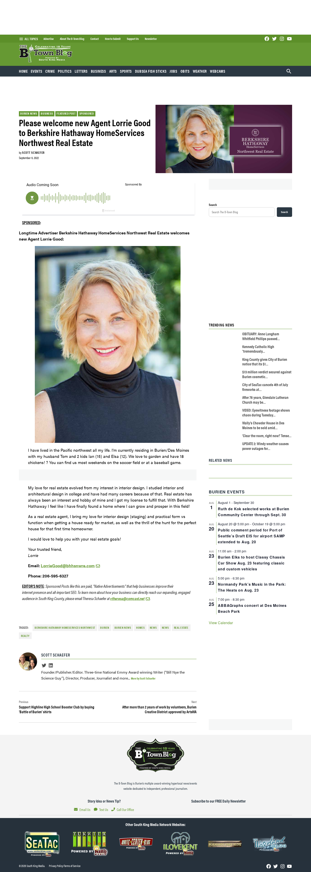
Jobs (173, 71)
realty (25, 636)
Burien (104, 628)
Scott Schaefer (33, 152)
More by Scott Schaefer (143, 678)
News (153, 628)
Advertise (48, 39)
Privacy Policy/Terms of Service (64, 866)
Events (36, 71)
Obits (185, 71)
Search (213, 204)
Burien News (28, 113)
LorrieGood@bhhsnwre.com (68, 565)
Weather (200, 71)
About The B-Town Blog (72, 39)
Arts (113, 71)
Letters (81, 71)
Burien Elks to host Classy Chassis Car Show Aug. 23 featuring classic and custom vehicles (251, 563)
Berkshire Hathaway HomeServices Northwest (65, 628)
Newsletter (151, 39)
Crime (50, 71)
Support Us (133, 39)
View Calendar (221, 622)
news (165, 628)
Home (23, 71)
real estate (181, 628)
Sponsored (86, 113)
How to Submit (113, 39)
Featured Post (66, 113)
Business (98, 71)
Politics (64, 71)
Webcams (217, 71)
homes (140, 628)
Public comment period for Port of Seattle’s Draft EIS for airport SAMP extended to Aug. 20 (251, 535)
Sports (126, 71)
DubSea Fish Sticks (150, 71)
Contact (94, 39)
